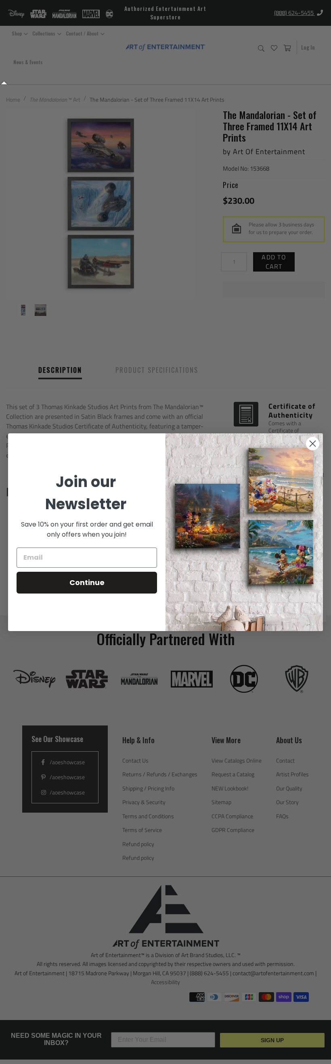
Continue (87, 582)
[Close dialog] (313, 444)
